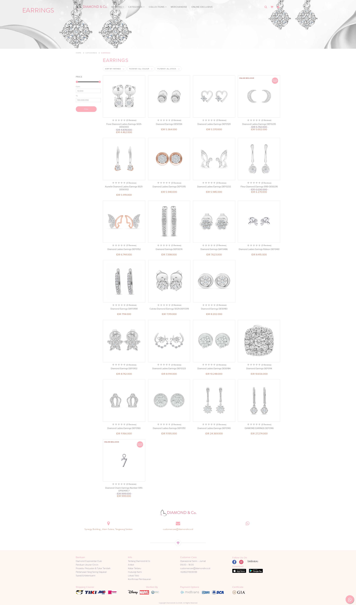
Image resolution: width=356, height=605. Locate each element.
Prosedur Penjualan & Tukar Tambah (93, 568)
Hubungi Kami (135, 572)
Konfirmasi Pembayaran (139, 579)
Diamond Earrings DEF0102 (124, 368)
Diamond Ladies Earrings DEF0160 (124, 428)
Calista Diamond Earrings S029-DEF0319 (169, 309)
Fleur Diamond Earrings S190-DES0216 (259, 186)
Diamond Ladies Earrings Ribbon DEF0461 (259, 249)
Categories (135, 7)
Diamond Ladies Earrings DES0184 (214, 368)
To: (77, 96)
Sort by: (113, 69)
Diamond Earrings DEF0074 (169, 249)
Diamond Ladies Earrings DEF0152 (124, 249)
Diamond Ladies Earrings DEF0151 (169, 428)
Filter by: (139, 69)
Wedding (117, 7)
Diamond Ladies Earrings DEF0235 (259, 124)
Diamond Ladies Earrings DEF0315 (169, 186)
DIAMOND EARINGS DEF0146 (259, 428)
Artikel (131, 564)
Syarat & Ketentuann (85, 575)
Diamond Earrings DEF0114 (259, 368)
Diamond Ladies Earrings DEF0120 (214, 124)
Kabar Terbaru (134, 568)
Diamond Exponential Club (89, 561)
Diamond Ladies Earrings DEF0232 (214, 186)
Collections (157, 7)
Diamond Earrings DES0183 (214, 309)
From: (78, 87)
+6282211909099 (188, 572)
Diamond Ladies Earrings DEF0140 (214, 428)
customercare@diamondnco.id (178, 529)
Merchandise (179, 7)
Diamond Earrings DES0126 (169, 124)
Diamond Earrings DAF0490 (124, 309)
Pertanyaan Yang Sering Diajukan (91, 572)
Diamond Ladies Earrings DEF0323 (169, 368)
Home (78, 53)
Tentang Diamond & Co (139, 561)
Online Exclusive (202, 7)
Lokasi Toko (133, 575)
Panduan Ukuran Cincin (87, 564)
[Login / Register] (278, 7)
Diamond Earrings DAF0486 (214, 249)
